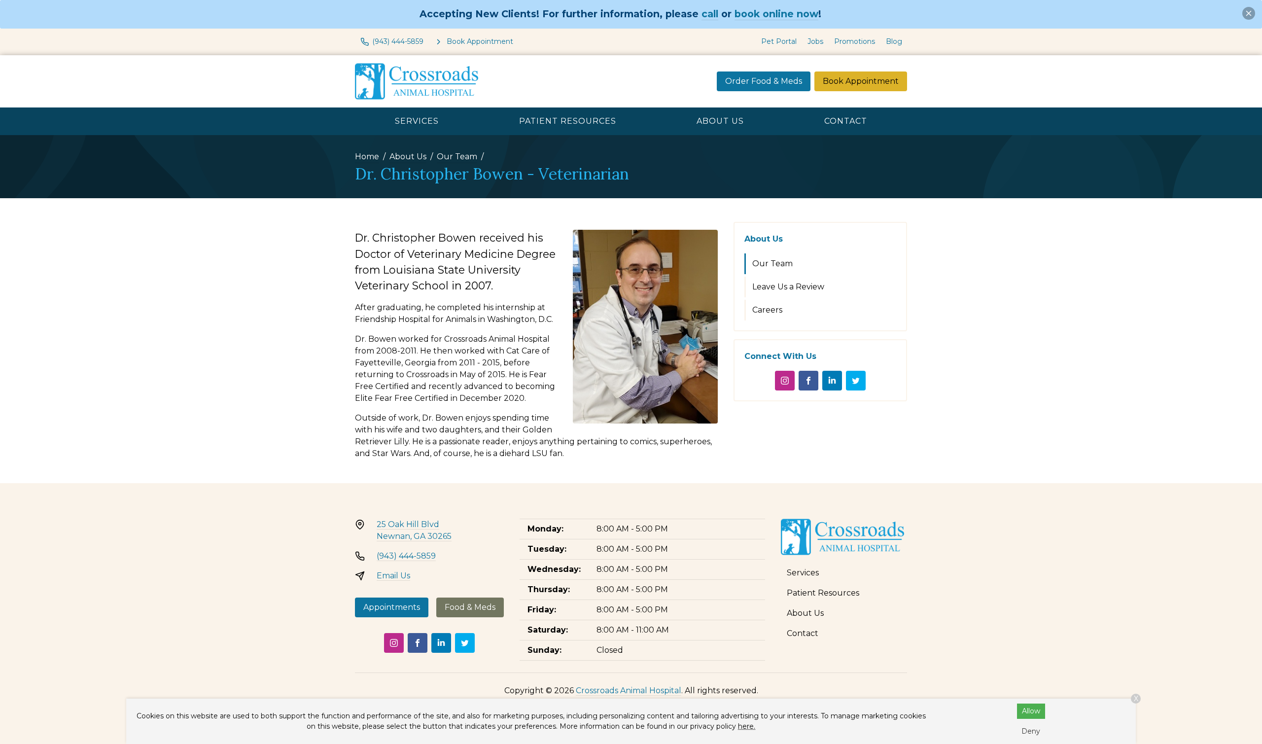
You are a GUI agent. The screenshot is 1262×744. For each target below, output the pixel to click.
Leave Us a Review (788, 286)
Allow (1031, 711)
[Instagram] (785, 380)
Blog (894, 41)
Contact (845, 121)
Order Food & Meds (763, 81)
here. (746, 726)
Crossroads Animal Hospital (628, 690)
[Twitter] (856, 380)
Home (367, 156)
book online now (776, 14)
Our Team (457, 156)
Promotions (854, 41)
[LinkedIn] (832, 380)
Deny (1030, 731)
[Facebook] (808, 380)
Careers (767, 310)
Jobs (815, 41)
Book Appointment (861, 81)
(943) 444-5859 (406, 556)
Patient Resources (567, 121)
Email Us (393, 575)
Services (417, 121)
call (709, 14)
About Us (720, 121)
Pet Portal (779, 41)
